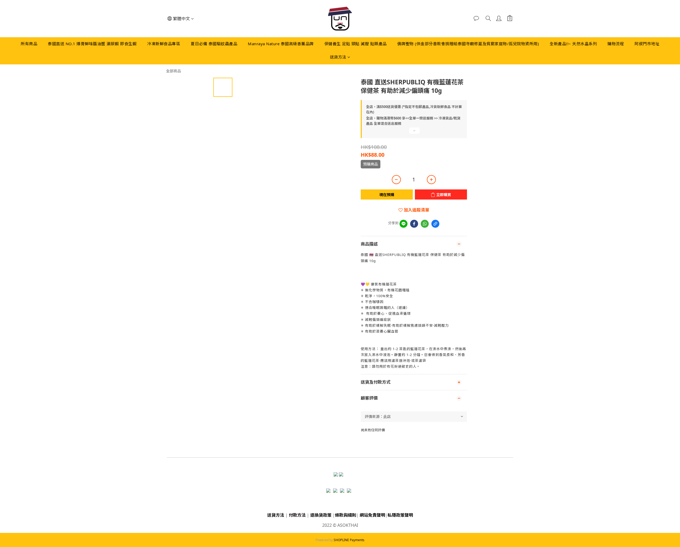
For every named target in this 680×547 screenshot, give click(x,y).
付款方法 (297, 515)
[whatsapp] (425, 224)
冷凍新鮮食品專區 (163, 43)
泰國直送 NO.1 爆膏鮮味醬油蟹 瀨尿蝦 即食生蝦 (92, 43)
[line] (403, 224)
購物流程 (615, 43)
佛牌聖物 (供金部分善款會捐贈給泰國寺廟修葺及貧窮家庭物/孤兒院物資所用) (468, 43)
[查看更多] (414, 132)
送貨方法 (338, 57)
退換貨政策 (321, 515)
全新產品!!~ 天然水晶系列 (573, 43)
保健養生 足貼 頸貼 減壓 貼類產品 (355, 43)
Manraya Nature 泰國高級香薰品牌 (281, 43)
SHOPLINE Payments (349, 540)
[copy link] (435, 224)
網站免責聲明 (372, 515)
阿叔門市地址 (647, 43)
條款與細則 (345, 515)
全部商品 (173, 70)
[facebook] (414, 224)
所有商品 (29, 43)
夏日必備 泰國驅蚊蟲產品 (214, 43)
